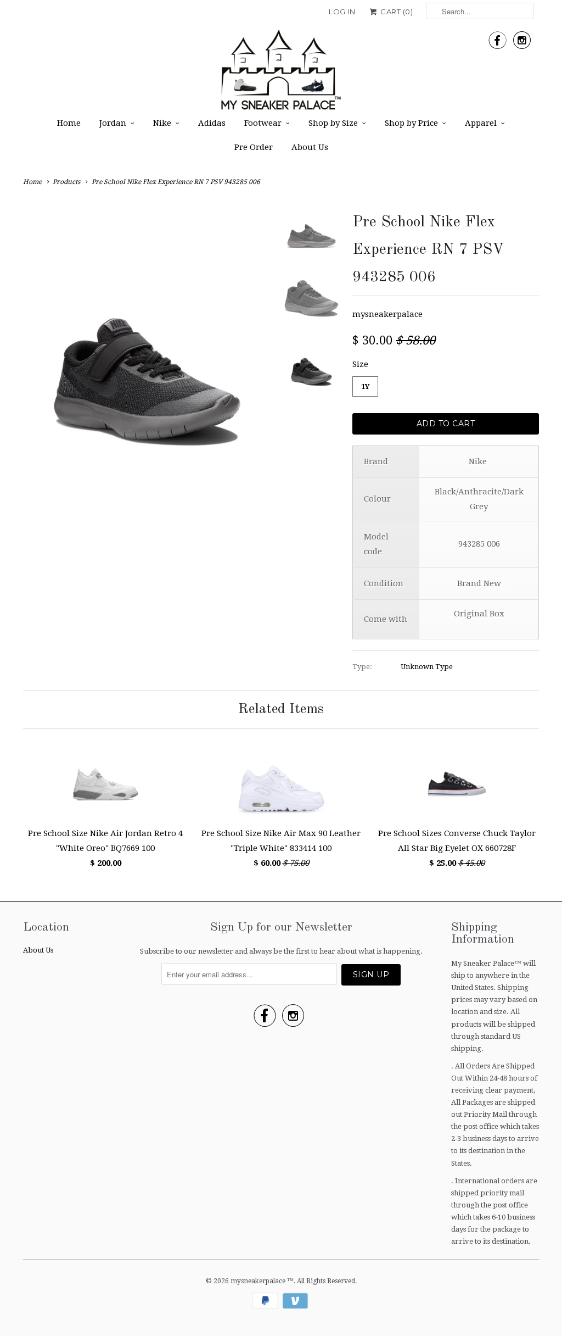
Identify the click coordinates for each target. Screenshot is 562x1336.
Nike (162, 123)
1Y (365, 386)
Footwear (263, 123)
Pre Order (253, 147)
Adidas (212, 123)
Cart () (396, 11)
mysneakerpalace (387, 314)
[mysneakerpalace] (281, 73)
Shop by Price (411, 123)
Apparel (481, 123)
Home (69, 123)
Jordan (112, 123)
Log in (342, 11)
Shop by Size (333, 123)
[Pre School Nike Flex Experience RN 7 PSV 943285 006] (147, 333)
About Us (309, 147)
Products (66, 182)
